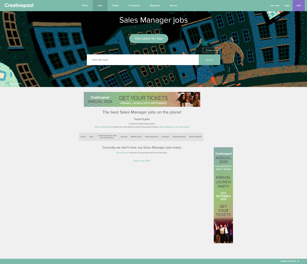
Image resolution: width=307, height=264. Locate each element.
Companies (134, 5)
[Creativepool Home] (18, 6)
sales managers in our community (173, 127)
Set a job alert (123, 152)
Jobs (100, 5)
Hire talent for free (149, 38)
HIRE (298, 5)
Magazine (155, 5)
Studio (115, 5)
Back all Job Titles (142, 161)
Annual (173, 5)
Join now (274, 5)
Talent (85, 5)
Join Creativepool (102, 127)
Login (287, 5)
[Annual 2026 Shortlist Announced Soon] (142, 99)
